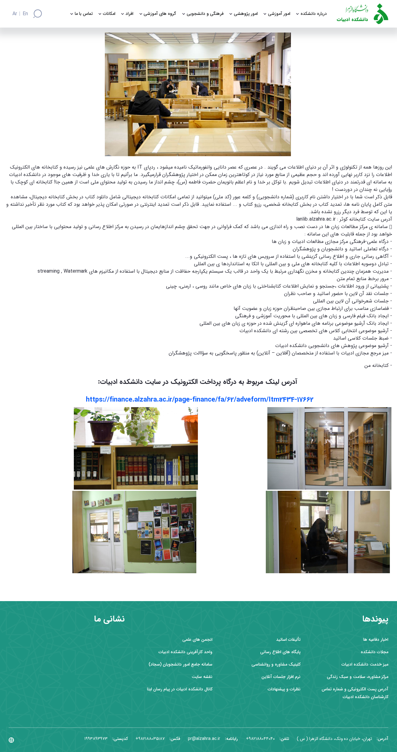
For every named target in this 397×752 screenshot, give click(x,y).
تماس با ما (84, 14)
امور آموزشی (279, 14)
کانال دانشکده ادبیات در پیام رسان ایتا (179, 689)
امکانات (109, 14)
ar (14, 14)
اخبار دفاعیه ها (375, 639)
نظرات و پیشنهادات (284, 689)
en (25, 14)
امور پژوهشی (246, 14)
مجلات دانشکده (374, 652)
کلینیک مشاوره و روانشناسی (276, 664)
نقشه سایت (202, 677)
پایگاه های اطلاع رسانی (280, 652)
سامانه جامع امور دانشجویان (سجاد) (180, 664)
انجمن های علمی (197, 639)
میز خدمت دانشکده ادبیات (364, 664)
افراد (129, 14)
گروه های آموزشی (160, 14)
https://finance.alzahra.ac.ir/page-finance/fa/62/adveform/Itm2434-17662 (200, 399)
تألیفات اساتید (288, 639)
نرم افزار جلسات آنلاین (281, 677)
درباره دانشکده (314, 14)
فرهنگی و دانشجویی (205, 14)
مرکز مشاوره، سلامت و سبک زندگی (357, 677)
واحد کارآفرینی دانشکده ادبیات (185, 652)
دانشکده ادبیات (352, 19)
